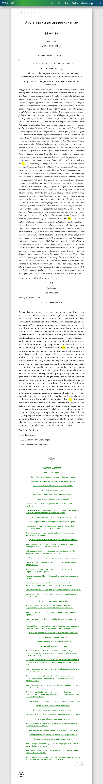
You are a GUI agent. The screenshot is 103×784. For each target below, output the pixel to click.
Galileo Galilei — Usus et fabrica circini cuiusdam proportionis (76, 3)
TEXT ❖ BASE (8, 3)
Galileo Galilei (29, 13)
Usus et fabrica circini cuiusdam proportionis (36, 13)
